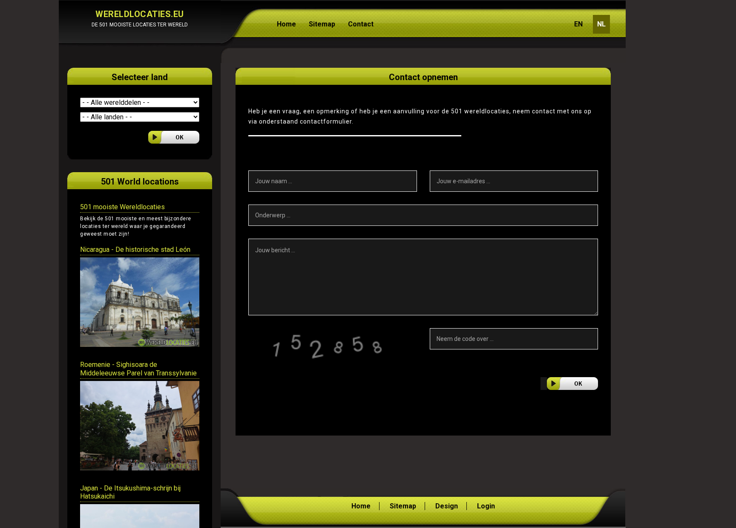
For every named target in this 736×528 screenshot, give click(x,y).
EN (578, 24)
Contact (361, 24)
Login (486, 506)
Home (286, 24)
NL (601, 24)
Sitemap (322, 24)
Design (446, 506)
